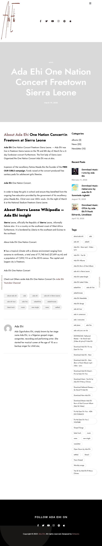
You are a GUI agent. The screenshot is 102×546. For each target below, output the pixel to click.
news (47, 307)
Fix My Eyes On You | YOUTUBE (81, 421)
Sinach (87, 454)
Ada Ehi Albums (79, 260)
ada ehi (35, 296)
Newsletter (76, 149)
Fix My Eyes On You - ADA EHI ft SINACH (83, 413)
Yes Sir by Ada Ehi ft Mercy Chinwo (83, 472)
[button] (90, 3)
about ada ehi (12, 296)
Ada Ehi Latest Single (81, 276)
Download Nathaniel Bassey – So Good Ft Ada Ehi (84, 388)
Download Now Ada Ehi (82, 395)
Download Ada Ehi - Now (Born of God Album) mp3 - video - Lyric (83, 362)
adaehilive (37, 301)
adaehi (87, 242)
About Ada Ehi (16, 135)
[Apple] (70, 21)
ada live (24, 301)
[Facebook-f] (40, 21)
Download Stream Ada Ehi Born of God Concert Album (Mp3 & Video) (83, 403)
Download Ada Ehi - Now (82, 355)
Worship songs (79, 465)
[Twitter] (46, 21)
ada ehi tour (11, 301)
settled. (57, 307)
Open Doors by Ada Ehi (82, 449)
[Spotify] (64, 21)
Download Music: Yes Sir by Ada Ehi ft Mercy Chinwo (83, 380)
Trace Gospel (78, 460)
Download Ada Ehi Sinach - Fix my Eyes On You (83, 372)
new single (35, 307)
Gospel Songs (78, 428)
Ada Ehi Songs (79, 303)
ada (24, 296)
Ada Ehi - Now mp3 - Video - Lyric (84, 248)
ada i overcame (79, 319)
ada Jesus (77, 325)
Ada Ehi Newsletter (80, 298)
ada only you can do (81, 330)
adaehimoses (52, 301)
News (51, 62)
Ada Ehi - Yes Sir (79, 255)
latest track (10, 307)
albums (75, 140)
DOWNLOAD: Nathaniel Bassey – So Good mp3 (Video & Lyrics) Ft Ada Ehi (83, 338)
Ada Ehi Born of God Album (83, 266)
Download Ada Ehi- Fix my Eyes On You (83, 348)
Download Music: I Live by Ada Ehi (90, 173)
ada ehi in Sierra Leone (52, 296)
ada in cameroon (79, 314)
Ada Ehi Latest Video (81, 282)
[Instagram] (58, 21)
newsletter (77, 444)
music (23, 307)
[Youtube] (52, 21)
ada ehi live (90, 287)
